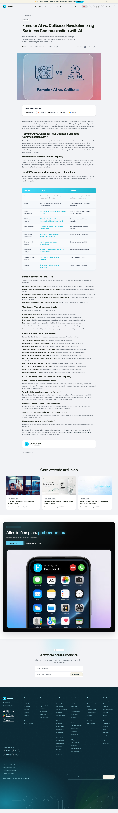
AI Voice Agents (28, 703)
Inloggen (73, 739)
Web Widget (59, 712)
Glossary (89, 715)
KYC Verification (60, 740)
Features (73, 701)
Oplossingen (48, 7)
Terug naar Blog (28, 15)
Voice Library (27, 718)
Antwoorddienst (75, 711)
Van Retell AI (90, 718)
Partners (105, 712)
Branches (60, 7)
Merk (104, 729)
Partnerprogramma (108, 709)
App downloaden (75, 742)
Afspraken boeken (44, 706)
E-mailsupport (106, 701)
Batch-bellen (43, 714)
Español (15, 778)
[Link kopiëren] (94, 47)
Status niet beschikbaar (10, 770)
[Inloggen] (102, 6)
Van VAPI (89, 720)
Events (105, 715)
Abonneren (75, 674)
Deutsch (9, 778)
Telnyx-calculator (91, 712)
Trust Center (106, 743)
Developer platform (76, 748)
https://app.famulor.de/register (79, 432)
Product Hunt (106, 723)
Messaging (27, 706)
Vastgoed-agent (75, 723)
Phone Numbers (60, 743)
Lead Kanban (59, 746)
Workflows (26, 709)
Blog (104, 718)
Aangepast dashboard (61, 715)
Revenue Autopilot (28, 723)
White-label (74, 731)
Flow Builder (59, 701)
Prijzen (69, 7)
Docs (72, 737)
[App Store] (8, 711)
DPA (104, 740)
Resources (78, 7)
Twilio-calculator (91, 709)
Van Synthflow (91, 723)
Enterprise (105, 706)
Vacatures (105, 726)
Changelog (74, 745)
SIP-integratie (59, 723)
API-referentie (59, 732)
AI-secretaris (74, 714)
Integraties (26, 712)
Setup (88, 706)
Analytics (26, 715)
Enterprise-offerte (91, 703)
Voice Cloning (59, 706)
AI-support (74, 717)
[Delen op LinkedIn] (85, 47)
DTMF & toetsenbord (61, 754)
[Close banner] (106, 2)
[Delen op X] (89, 47)
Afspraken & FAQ (75, 720)
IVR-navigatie (43, 711)
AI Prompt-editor (60, 726)
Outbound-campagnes (61, 709)
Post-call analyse (44, 717)
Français (20, 778)
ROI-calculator (75, 751)
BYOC (57, 735)
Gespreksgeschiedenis (62, 752)
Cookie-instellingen (9, 773)
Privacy (105, 735)
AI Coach (58, 720)
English (4, 778)
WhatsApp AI (59, 703)
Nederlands (26, 778)
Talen (25, 720)
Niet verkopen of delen (9, 776)
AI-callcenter (74, 703)
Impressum (106, 732)
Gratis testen (109, 6)
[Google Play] (8, 715)
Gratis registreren (14, 543)
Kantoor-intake (75, 728)
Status (104, 720)
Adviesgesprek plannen (34, 543)
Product (37, 7)
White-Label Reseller (61, 737)
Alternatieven (74, 734)
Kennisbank (43, 708)
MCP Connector (60, 729)
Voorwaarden (106, 737)
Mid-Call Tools (59, 718)
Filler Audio (58, 749)
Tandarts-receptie (76, 725)
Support (105, 703)
